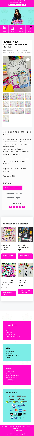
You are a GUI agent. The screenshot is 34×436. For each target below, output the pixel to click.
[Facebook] (9, 5)
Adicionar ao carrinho (8, 256)
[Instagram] (12, 5)
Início (4, 50)
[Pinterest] (21, 5)
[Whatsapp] (18, 5)
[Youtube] (15, 5)
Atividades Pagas (13, 198)
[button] (4, 28)
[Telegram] (24, 5)
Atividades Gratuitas (14, 194)
